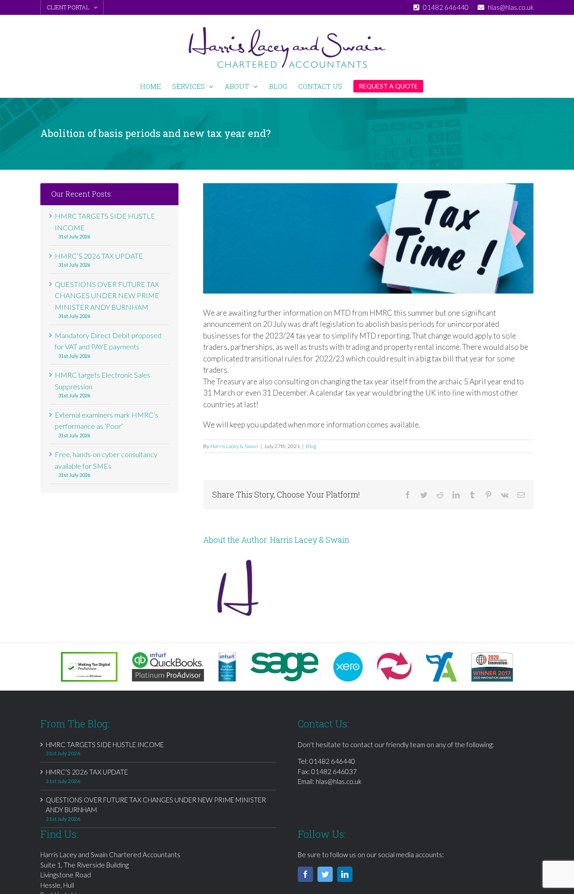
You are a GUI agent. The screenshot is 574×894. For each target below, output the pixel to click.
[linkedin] (344, 874)
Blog (311, 446)
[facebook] (305, 874)
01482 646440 (332, 761)
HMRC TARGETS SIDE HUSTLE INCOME (105, 744)
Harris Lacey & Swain (234, 446)
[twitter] (325, 874)
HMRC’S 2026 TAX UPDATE (99, 255)
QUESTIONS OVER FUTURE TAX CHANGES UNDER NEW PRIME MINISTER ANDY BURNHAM (107, 295)
